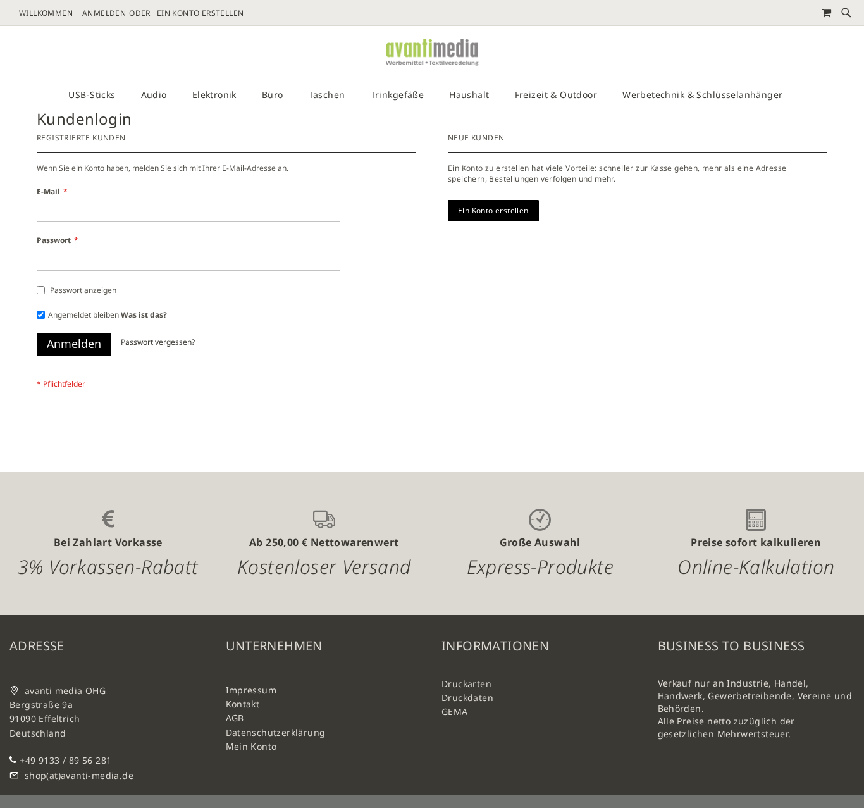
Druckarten (466, 684)
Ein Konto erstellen (200, 13)
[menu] (432, 94)
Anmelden (104, 13)
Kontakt (243, 704)
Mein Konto (251, 746)
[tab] (432, 94)
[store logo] (432, 52)
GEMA (454, 711)
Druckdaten (467, 698)
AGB (235, 718)
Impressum (251, 690)
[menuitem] (98, 94)
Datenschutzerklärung (276, 732)
